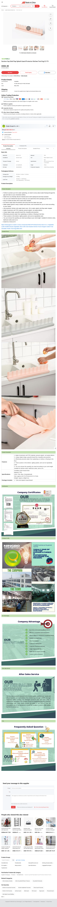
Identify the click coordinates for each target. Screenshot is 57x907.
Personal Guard (50, 890)
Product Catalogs (21, 860)
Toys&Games (4, 867)
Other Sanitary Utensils (7, 881)
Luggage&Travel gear (46, 865)
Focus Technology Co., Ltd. (19, 901)
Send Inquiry (28, 72)
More (2, 896)
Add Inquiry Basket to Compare (28, 53)
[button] (51, 148)
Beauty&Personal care (33, 863)
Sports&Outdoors (32, 865)
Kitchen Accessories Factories (9, 887)
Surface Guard (18, 890)
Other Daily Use (19, 10)
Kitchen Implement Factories (24, 887)
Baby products (18, 865)
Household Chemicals (37, 881)
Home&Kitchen (4, 863)
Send (13, 807)
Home (2, 10)
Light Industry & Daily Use (10, 10)
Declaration (43, 901)
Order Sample (24, 75)
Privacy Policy (49, 901)
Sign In (3, 139)
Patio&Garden (18, 863)
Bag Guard (41, 890)
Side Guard (26, 890)
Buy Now (10, 72)
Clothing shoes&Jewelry (47, 863)
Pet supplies (4, 865)
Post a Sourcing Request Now (41, 807)
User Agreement (36, 901)
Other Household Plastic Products (22, 881)
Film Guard (34, 890)
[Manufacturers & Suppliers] (29, 2)
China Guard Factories (38, 887)
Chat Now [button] (47, 72)
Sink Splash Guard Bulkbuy (8, 894)
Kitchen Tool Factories (7, 890)
